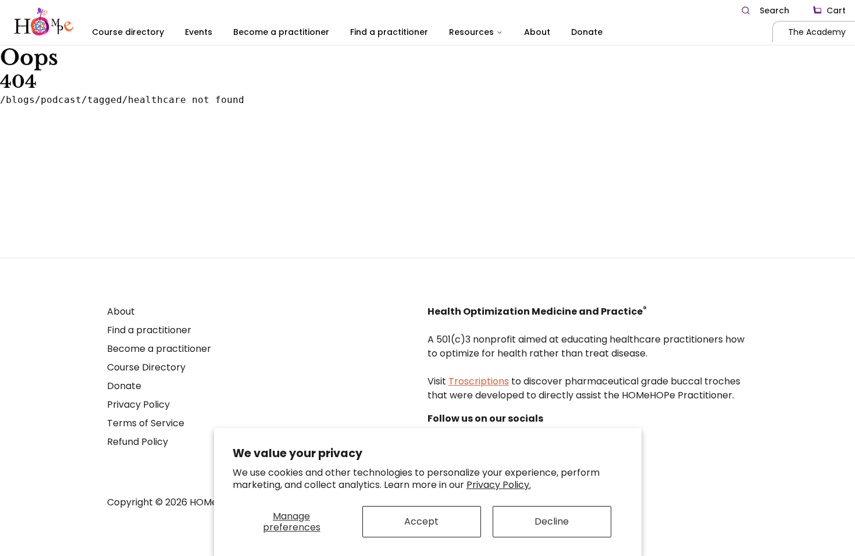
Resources (471, 32)
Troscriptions (478, 381)
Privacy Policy (138, 404)
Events (198, 32)
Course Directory (146, 367)
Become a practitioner (281, 32)
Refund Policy (137, 441)
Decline (552, 521)
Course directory (128, 32)
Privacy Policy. (498, 484)
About (537, 32)
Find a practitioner (389, 32)
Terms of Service (145, 423)
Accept (421, 521)
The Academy (817, 32)
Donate (587, 32)
